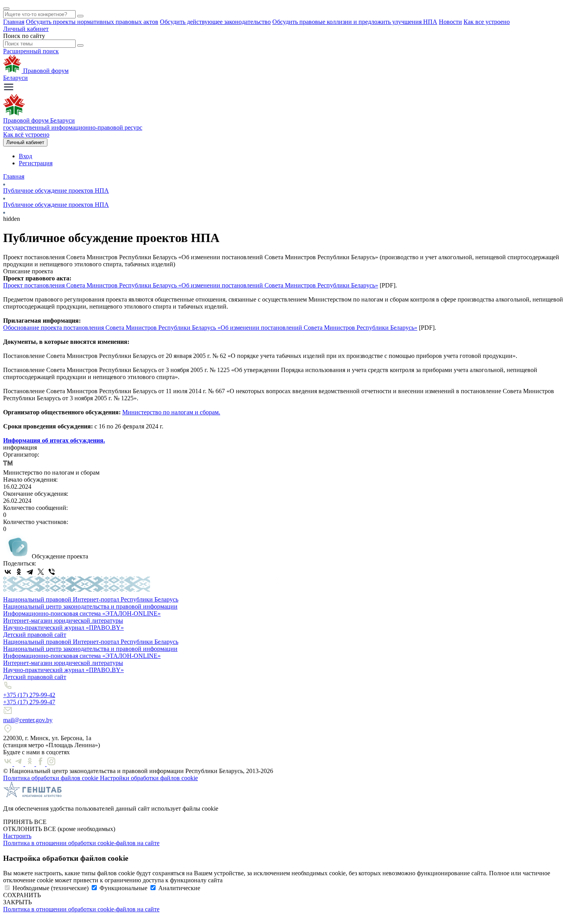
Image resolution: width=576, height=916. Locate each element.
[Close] (6, 8)
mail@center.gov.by (28, 720)
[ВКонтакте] (8, 571)
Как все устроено (487, 21)
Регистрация (36, 163)
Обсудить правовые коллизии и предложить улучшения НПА (354, 21)
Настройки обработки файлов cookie (149, 778)
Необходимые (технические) (51, 888)
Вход (25, 156)
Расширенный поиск (31, 51)
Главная (13, 21)
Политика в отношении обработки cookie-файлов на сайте (81, 843)
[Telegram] (29, 571)
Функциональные (123, 888)
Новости (450, 21)
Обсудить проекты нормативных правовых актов (92, 21)
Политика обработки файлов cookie (51, 778)
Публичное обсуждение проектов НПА (56, 190)
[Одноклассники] (19, 571)
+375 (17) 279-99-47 (29, 702)
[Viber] (51, 571)
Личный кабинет (26, 28)
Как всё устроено (26, 134)
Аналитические (179, 888)
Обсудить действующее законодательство (215, 21)
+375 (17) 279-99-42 (29, 695)
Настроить (17, 836)
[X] (40, 571)
